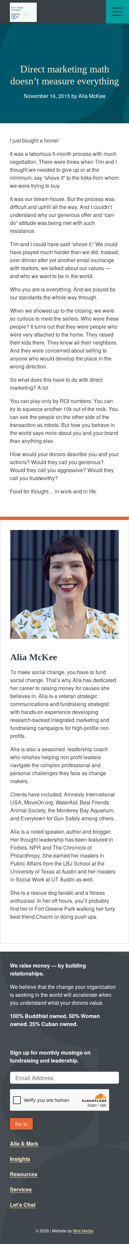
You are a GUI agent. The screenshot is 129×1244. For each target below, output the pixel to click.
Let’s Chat (22, 1204)
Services (21, 1189)
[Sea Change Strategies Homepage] (23, 11)
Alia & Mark (24, 1143)
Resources (23, 1174)
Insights (20, 1159)
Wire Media (83, 1230)
